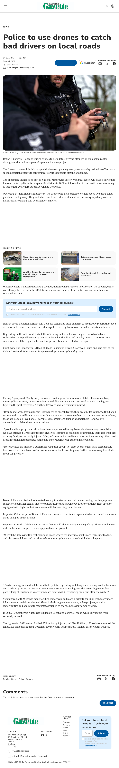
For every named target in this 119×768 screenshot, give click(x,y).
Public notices (66, 734)
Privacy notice (74, 315)
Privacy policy (66, 726)
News (6, 27)
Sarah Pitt (10, 58)
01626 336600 (22, 751)
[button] (5, 6)
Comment (107, 703)
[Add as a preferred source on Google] (87, 62)
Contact (66, 722)
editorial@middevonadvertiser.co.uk (29, 756)
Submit (106, 309)
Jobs (65, 730)
